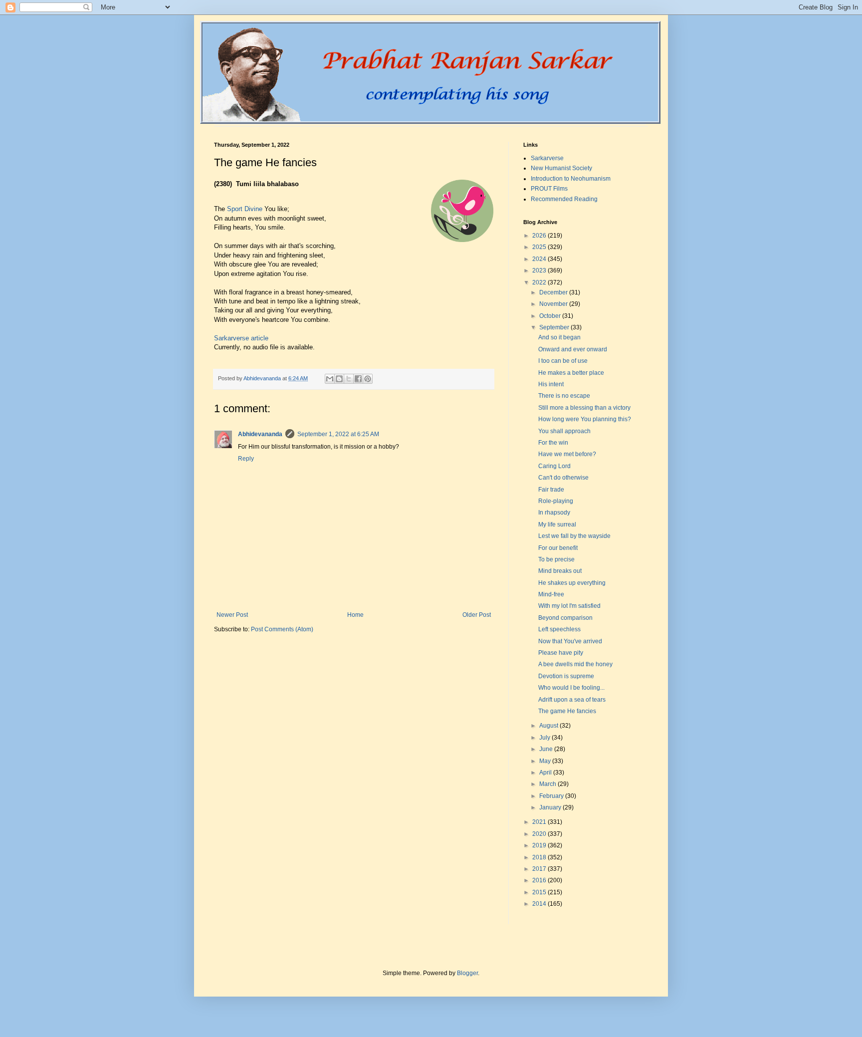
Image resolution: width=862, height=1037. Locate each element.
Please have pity (560, 652)
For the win (553, 442)
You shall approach (564, 431)
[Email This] (330, 379)
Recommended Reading (564, 199)
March (548, 783)
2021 (540, 821)
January (551, 807)
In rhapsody (554, 512)
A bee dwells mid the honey (575, 664)
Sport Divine (244, 209)
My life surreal (557, 524)
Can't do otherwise (563, 477)
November (554, 303)
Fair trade (551, 489)
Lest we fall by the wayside (574, 535)
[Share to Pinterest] (368, 379)
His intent (551, 384)
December (554, 292)
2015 (540, 892)
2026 (540, 235)
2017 (540, 868)
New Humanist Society (561, 168)
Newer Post (232, 614)
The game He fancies (567, 711)
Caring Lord (554, 466)
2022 (540, 282)
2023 (540, 270)
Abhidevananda (260, 434)
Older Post (476, 614)
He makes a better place (571, 372)
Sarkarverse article (241, 338)
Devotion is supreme (566, 676)
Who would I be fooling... (571, 687)
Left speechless (559, 629)
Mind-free (551, 594)
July (545, 737)
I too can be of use (563, 360)
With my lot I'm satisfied (569, 605)
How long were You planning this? (584, 419)
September (555, 327)
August (549, 725)
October (550, 315)
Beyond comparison (565, 617)
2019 (540, 845)
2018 (540, 857)
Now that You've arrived (570, 641)
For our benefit (558, 547)
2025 (540, 247)
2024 (540, 259)
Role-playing (555, 501)
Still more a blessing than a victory (584, 407)
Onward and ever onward (572, 349)
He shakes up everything (572, 582)
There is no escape (564, 395)
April (546, 772)
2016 (540, 880)
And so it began (559, 337)
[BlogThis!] (339, 379)
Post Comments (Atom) (282, 629)
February (552, 795)
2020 (540, 833)
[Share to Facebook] (358, 379)
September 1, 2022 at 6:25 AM (338, 434)
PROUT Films (549, 188)
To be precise (556, 559)
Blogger (467, 973)
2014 (540, 903)
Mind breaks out (560, 570)
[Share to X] (349, 379)
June (546, 749)
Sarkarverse (547, 158)
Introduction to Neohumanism (571, 178)
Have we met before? (567, 454)
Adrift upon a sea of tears (572, 699)
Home (355, 614)
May (545, 761)
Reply (246, 458)
